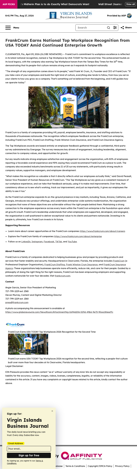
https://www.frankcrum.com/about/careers (102, 231)
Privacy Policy (122, 466)
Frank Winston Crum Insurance (82, 264)
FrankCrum (118, 260)
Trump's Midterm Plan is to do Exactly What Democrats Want (51, 4)
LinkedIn (26, 241)
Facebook (49, 241)
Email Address (15, 443)
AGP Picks (9, 4)
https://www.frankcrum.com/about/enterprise (78, 236)
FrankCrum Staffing (54, 264)
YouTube (72, 241)
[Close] (52, 411)
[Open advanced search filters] (115, 28)
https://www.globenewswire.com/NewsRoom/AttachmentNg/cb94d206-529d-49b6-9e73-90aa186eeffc (59, 312)
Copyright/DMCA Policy (100, 466)
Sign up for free (29, 455)
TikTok (58, 241)
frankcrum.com (62, 275)
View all (130, 4)
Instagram (37, 241)
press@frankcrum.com (16, 302)
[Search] (108, 28)
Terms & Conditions (75, 466)
